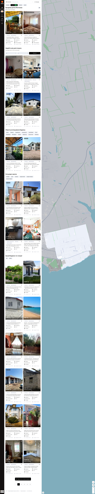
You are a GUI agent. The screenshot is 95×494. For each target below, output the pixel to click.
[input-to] (23, 53)
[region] (68, 247)
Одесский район (13, 35)
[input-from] (11, 53)
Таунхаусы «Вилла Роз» (28, 79)
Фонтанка (8, 35)
